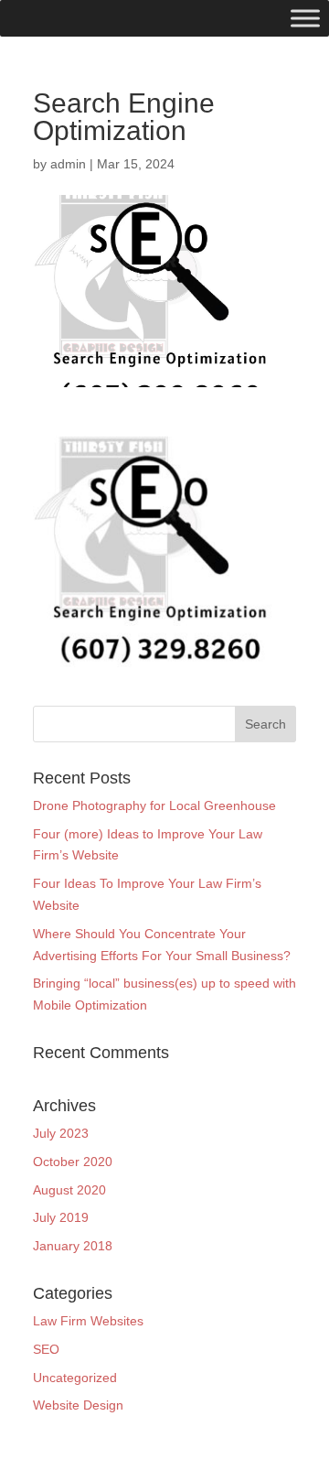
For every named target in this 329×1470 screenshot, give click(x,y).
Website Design (78, 1405)
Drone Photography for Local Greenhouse (154, 805)
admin (68, 164)
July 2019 (61, 1217)
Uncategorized (75, 1377)
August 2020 (69, 1190)
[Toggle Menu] (305, 18)
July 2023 (61, 1133)
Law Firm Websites (88, 1320)
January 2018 (72, 1245)
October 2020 (72, 1161)
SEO (46, 1349)
